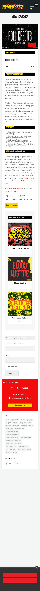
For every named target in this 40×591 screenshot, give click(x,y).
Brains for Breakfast (20, 248)
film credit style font (27, 426)
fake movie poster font (12, 426)
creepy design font (11, 423)
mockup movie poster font (13, 440)
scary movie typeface (24, 449)
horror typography (26, 437)
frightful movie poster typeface (15, 429)
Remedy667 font (24, 446)
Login (32, 5)
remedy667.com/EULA (15, 188)
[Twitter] (10, 464)
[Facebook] (6, 464)
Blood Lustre (20, 283)
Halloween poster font (12, 431)
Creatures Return (20, 318)
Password (8, 355)
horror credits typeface (12, 434)
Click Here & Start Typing (11, 60)
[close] (37, 568)
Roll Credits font (10, 449)
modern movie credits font (13, 443)
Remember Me (11, 367)
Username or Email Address (15, 344)
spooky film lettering (11, 452)
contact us (28, 178)
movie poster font (11, 446)
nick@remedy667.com (20, 181)
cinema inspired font (12, 420)
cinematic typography (27, 420)
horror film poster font (12, 437)
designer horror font (25, 423)
